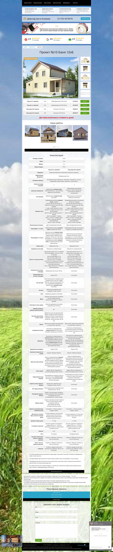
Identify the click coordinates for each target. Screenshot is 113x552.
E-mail (36, 517)
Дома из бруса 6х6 (56, 492)
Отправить (38, 540)
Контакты (75, 2)
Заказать (85, 101)
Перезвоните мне (85, 18)
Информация (66, 2)
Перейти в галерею (56, 150)
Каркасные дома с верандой (56, 494)
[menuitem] (28, 3)
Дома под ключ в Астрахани (38, 19)
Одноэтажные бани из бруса (56, 497)
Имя (36, 507)
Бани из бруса (47, 2)
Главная (25, 47)
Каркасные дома (38, 2)
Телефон (37, 512)
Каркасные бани (57, 2)
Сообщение (37, 522)
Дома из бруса (28, 2)
